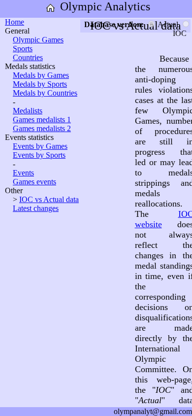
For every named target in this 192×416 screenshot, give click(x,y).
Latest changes (36, 208)
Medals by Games (41, 75)
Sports (22, 48)
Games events (34, 181)
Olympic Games (38, 39)
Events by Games (40, 146)
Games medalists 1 (42, 119)
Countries (28, 57)
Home (14, 22)
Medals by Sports (40, 84)
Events (23, 173)
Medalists (27, 110)
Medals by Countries (45, 93)
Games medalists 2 (42, 128)
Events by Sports (39, 155)
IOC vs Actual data (49, 199)
